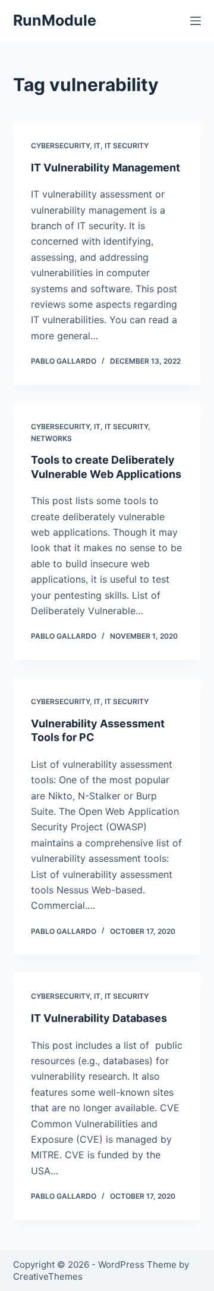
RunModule (54, 20)
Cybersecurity (60, 145)
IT (97, 145)
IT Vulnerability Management (105, 167)
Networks (51, 438)
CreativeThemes (48, 1276)
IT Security (127, 145)
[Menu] (195, 20)
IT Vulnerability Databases (99, 1018)
